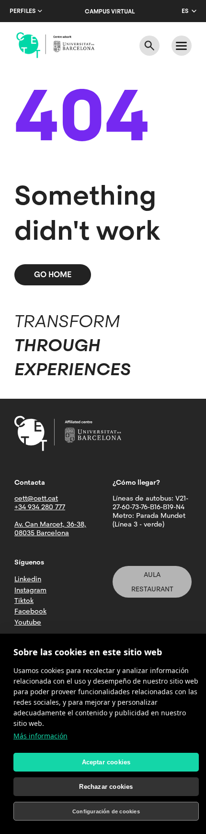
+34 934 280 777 (39, 507)
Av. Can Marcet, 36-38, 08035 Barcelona (50, 528)
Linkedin (27, 579)
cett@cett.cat (36, 498)
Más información (40, 735)
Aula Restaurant (152, 581)
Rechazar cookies (106, 786)
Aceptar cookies (106, 762)
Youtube (27, 622)
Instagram (30, 590)
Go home (52, 275)
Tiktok (24, 600)
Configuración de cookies (106, 811)
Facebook (30, 611)
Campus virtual (110, 11)
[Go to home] (55, 45)
